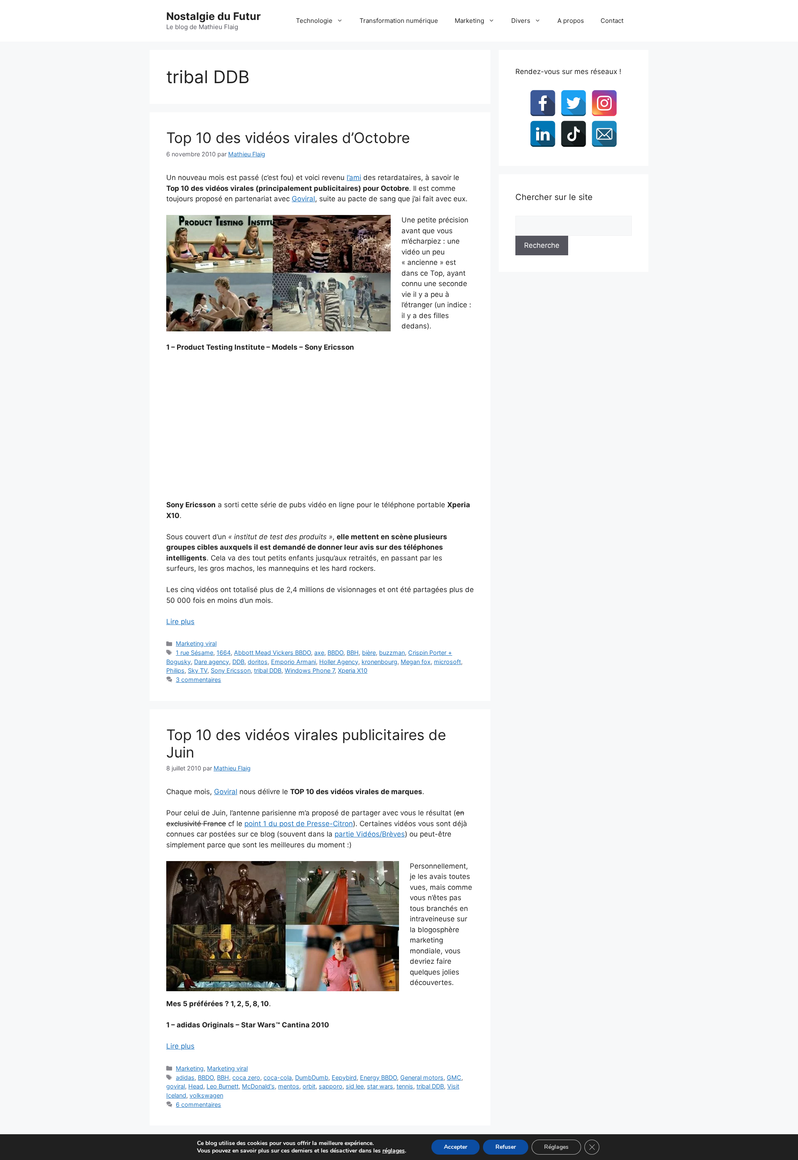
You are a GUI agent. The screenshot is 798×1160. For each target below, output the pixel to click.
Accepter (455, 1147)
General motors (421, 1077)
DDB (238, 661)
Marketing (469, 21)
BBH (353, 652)
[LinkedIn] (543, 134)
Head (195, 1086)
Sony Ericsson (231, 670)
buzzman (392, 652)
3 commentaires (198, 679)
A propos (570, 21)
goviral (175, 1086)
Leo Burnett (223, 1086)
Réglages (556, 1147)
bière (369, 652)
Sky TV (197, 670)
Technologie (314, 21)
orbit (309, 1086)
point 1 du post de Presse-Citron (298, 823)
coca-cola (278, 1077)
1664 (224, 652)
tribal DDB (267, 670)
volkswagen (206, 1095)
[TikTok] (573, 134)
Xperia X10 (352, 670)
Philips (175, 670)
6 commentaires (198, 1104)
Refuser (505, 1147)
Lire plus (180, 621)
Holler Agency (338, 661)
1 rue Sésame (194, 652)
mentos (288, 1086)
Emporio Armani (293, 661)
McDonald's (258, 1086)
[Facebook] (543, 103)
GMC (454, 1077)
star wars (380, 1086)
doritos (258, 661)
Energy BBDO (378, 1077)
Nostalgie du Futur (213, 16)
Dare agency (211, 661)
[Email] (604, 134)
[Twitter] (573, 103)
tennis (405, 1086)
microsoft (447, 661)
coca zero (246, 1077)
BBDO (335, 652)
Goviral (303, 199)
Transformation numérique (399, 21)
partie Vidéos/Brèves (370, 834)
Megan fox (416, 661)
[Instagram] (604, 103)
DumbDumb (311, 1077)
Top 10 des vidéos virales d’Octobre (288, 137)
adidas (185, 1077)
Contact (612, 21)
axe (319, 652)
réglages (393, 1151)
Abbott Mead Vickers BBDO (272, 652)
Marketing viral (196, 643)
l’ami (354, 177)
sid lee (355, 1086)
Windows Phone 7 (310, 670)
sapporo (330, 1086)
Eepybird (344, 1077)
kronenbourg (379, 661)
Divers (520, 21)
